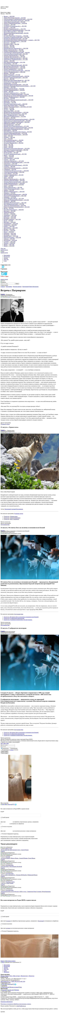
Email (2, 811)
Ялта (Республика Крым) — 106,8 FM (14, 209)
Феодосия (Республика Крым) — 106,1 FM (15, 195)
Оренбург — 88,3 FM (9, 137)
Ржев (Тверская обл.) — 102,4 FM (12, 151)
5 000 (7, 743)
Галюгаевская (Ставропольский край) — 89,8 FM (17, 52)
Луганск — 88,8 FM (9, 109)
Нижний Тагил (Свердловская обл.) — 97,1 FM (16, 126)
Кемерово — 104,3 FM (9, 87)
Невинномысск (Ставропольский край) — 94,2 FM (17, 120)
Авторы (6, 258)
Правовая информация (7, 1001)
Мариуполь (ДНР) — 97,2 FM (11, 111)
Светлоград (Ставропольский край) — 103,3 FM (16, 162)
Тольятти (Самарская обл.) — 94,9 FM (14, 184)
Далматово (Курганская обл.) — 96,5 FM (14, 56)
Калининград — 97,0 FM (10, 83)
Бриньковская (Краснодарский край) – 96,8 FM (16, 33)
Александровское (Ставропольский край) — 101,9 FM (18, 19)
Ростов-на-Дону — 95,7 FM (11, 152)
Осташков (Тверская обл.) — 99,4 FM (13, 143)
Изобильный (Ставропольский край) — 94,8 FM (16, 76)
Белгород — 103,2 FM (9, 27)
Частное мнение (17, 286)
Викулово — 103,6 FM (10, 222)
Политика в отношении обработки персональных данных (16, 1004)
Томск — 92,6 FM (8, 186)
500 (1, 743)
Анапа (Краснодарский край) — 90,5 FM (14, 22)
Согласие (9, 821)
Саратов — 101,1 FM (9, 159)
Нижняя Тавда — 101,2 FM (11, 236)
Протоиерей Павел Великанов (30, 286)
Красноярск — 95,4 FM (10, 102)
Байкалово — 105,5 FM (10, 216)
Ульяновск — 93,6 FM (9, 193)
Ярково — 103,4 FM (9, 246)
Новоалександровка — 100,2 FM (12, 237)
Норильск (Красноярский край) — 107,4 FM (15, 133)
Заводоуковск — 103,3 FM (10, 227)
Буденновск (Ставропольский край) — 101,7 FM (16, 37)
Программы (7, 255)
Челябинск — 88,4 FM (9, 201)
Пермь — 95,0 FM (8, 145)
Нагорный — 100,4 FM (10, 234)
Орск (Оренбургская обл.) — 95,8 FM (13, 140)
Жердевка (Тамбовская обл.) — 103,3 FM (14, 68)
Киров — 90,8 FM (8, 91)
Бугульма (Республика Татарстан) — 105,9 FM (16, 36)
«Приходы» (31, 976)
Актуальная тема (5, 524)
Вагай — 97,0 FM (8, 220)
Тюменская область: (9, 212)
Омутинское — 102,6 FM (10, 240)
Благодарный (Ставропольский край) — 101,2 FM (17, 30)
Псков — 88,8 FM (8, 147)
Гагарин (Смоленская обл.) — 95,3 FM (14, 51)
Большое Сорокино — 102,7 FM (12, 219)
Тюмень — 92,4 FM (9, 190)
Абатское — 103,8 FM (9, 214)
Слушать (3, 848)
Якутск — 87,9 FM (9, 208)
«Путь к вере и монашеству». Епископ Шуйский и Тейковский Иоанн (19, 875)
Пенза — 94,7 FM (8, 144)
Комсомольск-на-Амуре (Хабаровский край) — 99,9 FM (18, 95)
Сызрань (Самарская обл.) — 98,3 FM (13, 175)
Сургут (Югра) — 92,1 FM (11, 173)
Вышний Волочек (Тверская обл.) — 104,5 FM (16, 48)
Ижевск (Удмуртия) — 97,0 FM (12, 74)
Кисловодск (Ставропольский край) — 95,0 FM (16, 94)
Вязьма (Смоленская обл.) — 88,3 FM (13, 49)
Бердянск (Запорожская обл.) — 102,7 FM (15, 29)
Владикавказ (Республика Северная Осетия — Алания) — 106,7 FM (21, 40)
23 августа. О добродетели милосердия (14, 618)
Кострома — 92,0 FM (9, 98)
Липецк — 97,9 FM (9, 108)
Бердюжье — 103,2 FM (10, 218)
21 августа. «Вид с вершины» (11, 519)
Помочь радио (4, 751)
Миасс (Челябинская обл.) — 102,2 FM (14, 115)
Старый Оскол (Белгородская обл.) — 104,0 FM (16, 170)
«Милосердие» (24, 976)
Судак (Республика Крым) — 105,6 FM (14, 172)
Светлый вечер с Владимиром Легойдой (11, 866)
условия (11, 749)
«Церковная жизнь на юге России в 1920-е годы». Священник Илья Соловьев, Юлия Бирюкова (26, 891)
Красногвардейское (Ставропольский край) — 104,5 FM (18, 100)
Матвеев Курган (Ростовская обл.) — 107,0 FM (16, 112)
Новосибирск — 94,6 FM (10, 130)
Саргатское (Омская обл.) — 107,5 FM (14, 161)
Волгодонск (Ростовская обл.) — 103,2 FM (15, 41)
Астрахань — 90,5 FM (9, 24)
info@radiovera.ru (5, 981)
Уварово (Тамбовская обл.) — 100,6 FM (14, 191)
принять (3, 1011)
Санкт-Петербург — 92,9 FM (11, 158)
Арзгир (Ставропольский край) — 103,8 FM (15, 23)
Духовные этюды (5, 424)
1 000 (4, 743)
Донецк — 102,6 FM (9, 61)
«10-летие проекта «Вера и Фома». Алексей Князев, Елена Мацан (18, 858)
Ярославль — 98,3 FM (9, 211)
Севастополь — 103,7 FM (10, 163)
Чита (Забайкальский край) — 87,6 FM (14, 204)
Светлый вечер (9, 865)
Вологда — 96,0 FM (9, 45)
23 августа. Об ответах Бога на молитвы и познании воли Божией (21, 617)
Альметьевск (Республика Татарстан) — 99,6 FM (16, 20)
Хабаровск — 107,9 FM (10, 197)
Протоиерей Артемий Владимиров (14, 509)
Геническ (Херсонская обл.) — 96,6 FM (14, 55)
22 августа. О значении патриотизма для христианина (18, 619)
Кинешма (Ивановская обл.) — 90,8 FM (14, 90)
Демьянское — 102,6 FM (10, 225)
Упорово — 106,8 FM (9, 243)
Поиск (17, 283)
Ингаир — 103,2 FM (9, 229)
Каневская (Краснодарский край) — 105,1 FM (16, 84)
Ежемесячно (5, 748)
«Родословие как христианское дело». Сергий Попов (15, 850)
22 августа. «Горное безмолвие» (12, 517)
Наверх (3, 961)
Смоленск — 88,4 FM (9, 166)
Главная (3, 286)
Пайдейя (8, 856)
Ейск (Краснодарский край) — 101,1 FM (14, 62)
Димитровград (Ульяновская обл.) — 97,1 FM (16, 59)
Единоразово (14, 748)
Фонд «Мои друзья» (14, 976)
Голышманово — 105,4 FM (11, 223)
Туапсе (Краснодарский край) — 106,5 (14, 189)
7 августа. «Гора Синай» (7, 883)
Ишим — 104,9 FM (9, 232)
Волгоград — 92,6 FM (9, 42)
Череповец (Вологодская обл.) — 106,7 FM (15, 202)
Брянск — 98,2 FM (8, 34)
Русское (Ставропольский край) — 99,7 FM (15, 154)
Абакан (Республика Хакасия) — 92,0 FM (15, 17)
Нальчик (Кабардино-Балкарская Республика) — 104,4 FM (19, 119)
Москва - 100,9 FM (5, 13)
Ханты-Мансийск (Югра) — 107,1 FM (14, 198)
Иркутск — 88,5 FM (9, 79)
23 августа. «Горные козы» (11, 516)
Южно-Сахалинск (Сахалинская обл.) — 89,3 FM (17, 207)
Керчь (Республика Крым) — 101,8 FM (14, 88)
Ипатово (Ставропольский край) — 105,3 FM (16, 77)
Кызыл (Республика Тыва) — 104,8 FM (14, 105)
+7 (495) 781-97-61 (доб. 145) (17, 981)
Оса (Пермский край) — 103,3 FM (13, 141)
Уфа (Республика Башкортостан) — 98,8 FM (15, 194)
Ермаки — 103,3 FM (9, 226)
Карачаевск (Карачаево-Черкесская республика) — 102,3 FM (19, 86)
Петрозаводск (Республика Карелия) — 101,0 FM (17, 148)
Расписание (7, 256)
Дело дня (3, 248)
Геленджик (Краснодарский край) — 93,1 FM (16, 54)
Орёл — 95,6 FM (8, 138)
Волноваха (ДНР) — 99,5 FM (11, 44)
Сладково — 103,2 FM (9, 241)
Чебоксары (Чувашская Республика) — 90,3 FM (16, 200)
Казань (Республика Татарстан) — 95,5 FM (15, 81)
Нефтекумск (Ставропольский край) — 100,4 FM (16, 122)
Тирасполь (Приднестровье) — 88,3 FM (14, 180)
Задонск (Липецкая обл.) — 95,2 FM (13, 69)
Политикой (5, 823)
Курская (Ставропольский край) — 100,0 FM (15, 104)
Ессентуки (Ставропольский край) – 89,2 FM (15, 65)
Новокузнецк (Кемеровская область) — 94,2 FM (16, 129)
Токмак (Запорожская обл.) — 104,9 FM (14, 183)
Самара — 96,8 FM (9, 157)
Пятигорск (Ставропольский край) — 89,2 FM (16, 150)
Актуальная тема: (18, 614)
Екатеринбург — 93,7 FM (10, 63)
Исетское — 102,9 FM (9, 230)
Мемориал (6, 972)
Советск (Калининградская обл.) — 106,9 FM (16, 168)
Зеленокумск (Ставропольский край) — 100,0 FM (17, 70)
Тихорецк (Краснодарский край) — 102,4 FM (15, 182)
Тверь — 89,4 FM (8, 177)
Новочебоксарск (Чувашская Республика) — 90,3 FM (18, 131)
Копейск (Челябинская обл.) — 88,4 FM (14, 97)
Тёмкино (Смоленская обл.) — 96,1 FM (14, 179)
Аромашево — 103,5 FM (10, 215)
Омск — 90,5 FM (8, 136)
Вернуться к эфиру (6, 12)
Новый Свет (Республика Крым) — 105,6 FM (16, 134)
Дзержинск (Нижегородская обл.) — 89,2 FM (15, 58)
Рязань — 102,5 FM (9, 155)
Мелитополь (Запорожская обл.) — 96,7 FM (15, 113)
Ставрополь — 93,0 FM (10, 169)
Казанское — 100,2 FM (10, 233)
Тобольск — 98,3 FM (9, 239)
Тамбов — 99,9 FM (9, 176)
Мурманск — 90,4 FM (9, 118)
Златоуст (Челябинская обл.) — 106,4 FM (14, 72)
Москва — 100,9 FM (9, 16)
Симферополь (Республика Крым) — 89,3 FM (16, 165)
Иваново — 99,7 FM (9, 73)
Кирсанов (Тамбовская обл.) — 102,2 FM (14, 93)
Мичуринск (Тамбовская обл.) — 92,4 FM (15, 116)
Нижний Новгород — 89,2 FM (12, 125)
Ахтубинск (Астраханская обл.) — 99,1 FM (15, 26)
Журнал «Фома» (5, 976)
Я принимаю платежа (10, 749)
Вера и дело (9, 848)
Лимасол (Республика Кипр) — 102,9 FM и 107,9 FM (17, 106)
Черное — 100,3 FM (9, 244)
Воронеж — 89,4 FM (9, 47)
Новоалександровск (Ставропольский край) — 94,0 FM (18, 127)
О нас (5, 261)
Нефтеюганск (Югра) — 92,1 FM (12, 123)
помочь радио (4, 250)
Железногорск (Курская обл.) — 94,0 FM (14, 66)
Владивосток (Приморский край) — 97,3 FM (15, 38)
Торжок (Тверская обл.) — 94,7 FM (13, 187)
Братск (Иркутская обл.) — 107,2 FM (13, 31)
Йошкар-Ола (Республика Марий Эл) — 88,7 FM (16, 80)
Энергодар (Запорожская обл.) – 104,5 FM (15, 205)
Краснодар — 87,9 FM (9, 101)
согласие (9, 831)
